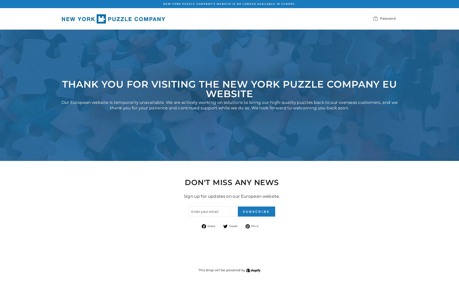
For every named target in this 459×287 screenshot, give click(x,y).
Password (388, 18)
